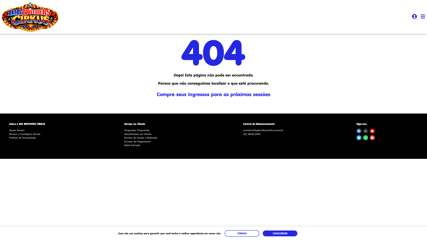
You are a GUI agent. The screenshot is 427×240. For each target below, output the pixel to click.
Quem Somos (17, 130)
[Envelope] (372, 137)
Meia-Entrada (132, 145)
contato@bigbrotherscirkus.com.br (263, 130)
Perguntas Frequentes (137, 130)
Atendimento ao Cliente (137, 134)
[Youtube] (372, 131)
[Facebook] (358, 131)
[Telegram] (358, 137)
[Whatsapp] (365, 137)
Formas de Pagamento (137, 141)
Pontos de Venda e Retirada (140, 137)
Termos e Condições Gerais (24, 134)
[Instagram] (365, 131)
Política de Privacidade (22, 137)
